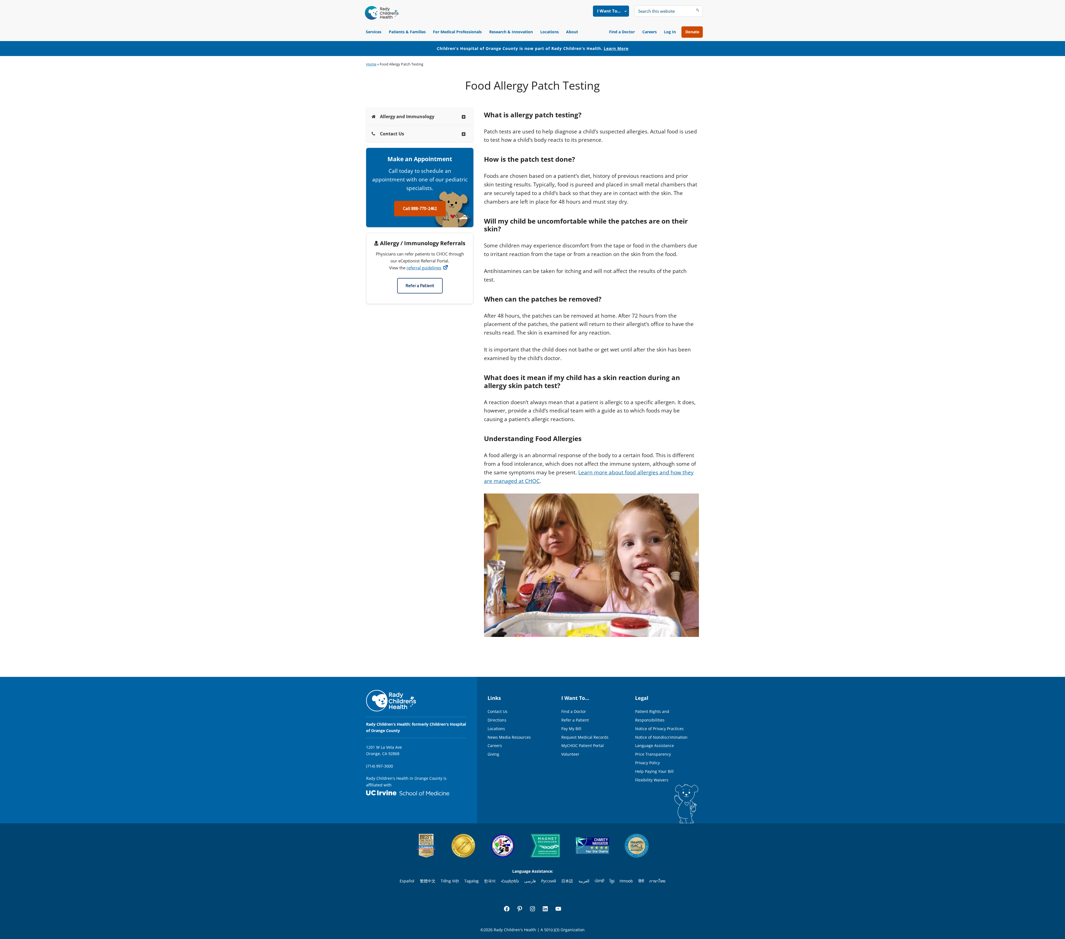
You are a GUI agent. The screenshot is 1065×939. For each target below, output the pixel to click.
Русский (548, 881)
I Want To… (609, 11)
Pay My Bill (571, 728)
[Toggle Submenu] (463, 116)
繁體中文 (427, 881)
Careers (649, 31)
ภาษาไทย (657, 881)
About (572, 31)
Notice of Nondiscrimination (661, 737)
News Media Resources (509, 737)
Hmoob (626, 881)
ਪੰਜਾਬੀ (599, 881)
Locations (549, 31)
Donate (692, 31)
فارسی (530, 881)
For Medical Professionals (457, 31)
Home (371, 64)
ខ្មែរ (612, 881)
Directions (497, 720)
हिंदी (641, 881)
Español (407, 881)
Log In (670, 31)
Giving (493, 754)
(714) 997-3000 (379, 766)
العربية (584, 881)
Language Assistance (654, 745)
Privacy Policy (647, 762)
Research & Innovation (511, 31)
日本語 (567, 881)
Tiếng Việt (450, 881)
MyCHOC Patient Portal (582, 745)
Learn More (616, 48)
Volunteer (570, 754)
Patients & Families (407, 31)
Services (373, 31)
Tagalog (471, 881)
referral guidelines (424, 267)
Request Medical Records (584, 737)
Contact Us (498, 711)
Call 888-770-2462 (420, 209)
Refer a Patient (419, 286)
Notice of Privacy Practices (659, 728)
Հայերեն (510, 881)
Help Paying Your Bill (654, 771)
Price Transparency (653, 754)
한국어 (490, 881)
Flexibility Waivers (651, 780)
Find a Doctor (622, 31)
